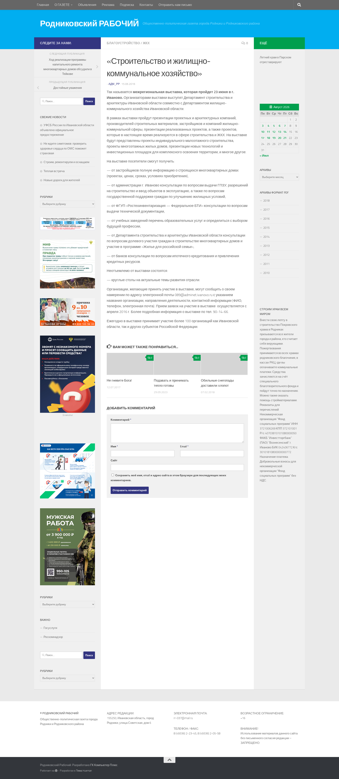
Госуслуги (50, 628)
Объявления (87, 5)
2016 (266, 218)
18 (268, 138)
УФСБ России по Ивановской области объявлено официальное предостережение (67, 130)
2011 (266, 264)
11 (268, 132)
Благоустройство (123, 43)
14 (284, 132)
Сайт (114, 460)
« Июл (264, 155)
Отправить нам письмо (175, 5)
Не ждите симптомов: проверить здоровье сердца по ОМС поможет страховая (63, 148)
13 (279, 132)
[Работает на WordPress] (56, 770)
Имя (114, 446)
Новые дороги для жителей (62, 180)
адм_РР (114, 84)
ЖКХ (146, 43)
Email (184, 446)
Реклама (108, 5)
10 (262, 132)
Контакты (146, 5)
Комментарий (121, 419)
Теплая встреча (54, 171)
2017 (266, 209)
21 (284, 138)
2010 (266, 273)
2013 (266, 246)
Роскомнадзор (53, 637)
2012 (266, 255)
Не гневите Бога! (119, 380)
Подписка (127, 5)
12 (273, 132)
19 (273, 138)
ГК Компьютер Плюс (104, 765)
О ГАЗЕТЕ (62, 5)
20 (279, 138)
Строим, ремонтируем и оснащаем (66, 162)
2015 (266, 227)
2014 (266, 237)
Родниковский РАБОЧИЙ (89, 23)
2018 (266, 200)
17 (262, 138)
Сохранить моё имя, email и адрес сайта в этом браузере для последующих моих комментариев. (168, 478)
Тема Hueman (84, 770)
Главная (43, 5)
